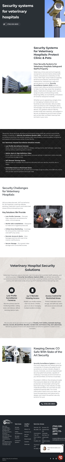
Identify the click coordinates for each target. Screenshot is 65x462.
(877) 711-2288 (57, 432)
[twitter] (53, 458)
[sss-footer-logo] (7, 420)
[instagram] (56, 458)
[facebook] (50, 458)
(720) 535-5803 (57, 427)
